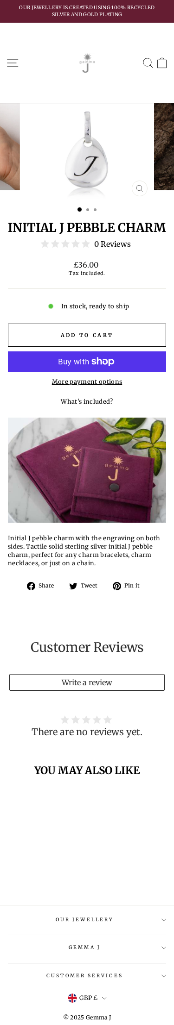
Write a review (87, 682)
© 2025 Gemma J (87, 1017)
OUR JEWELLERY (85, 920)
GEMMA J (85, 947)
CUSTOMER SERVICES (84, 976)
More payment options (87, 382)
